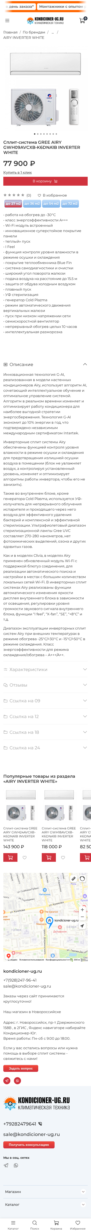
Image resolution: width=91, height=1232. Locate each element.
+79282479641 (19, 1124)
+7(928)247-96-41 (20, 980)
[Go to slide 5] (47, 134)
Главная (10, 32)
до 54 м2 (51, 203)
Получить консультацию (29, 1145)
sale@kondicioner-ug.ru (27, 986)
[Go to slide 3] (41, 134)
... (53, 32)
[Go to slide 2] (37, 134)
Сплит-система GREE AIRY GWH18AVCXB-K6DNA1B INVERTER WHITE (59, 834)
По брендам (34, 32)
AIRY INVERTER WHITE (23, 37)
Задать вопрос (21, 1068)
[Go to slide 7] (53, 134)
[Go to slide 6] (50, 134)
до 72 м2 (70, 203)
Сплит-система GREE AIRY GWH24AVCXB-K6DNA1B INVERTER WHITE (20, 834)
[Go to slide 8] (56, 134)
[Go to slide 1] (34, 134)
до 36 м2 (32, 203)
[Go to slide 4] (44, 134)
